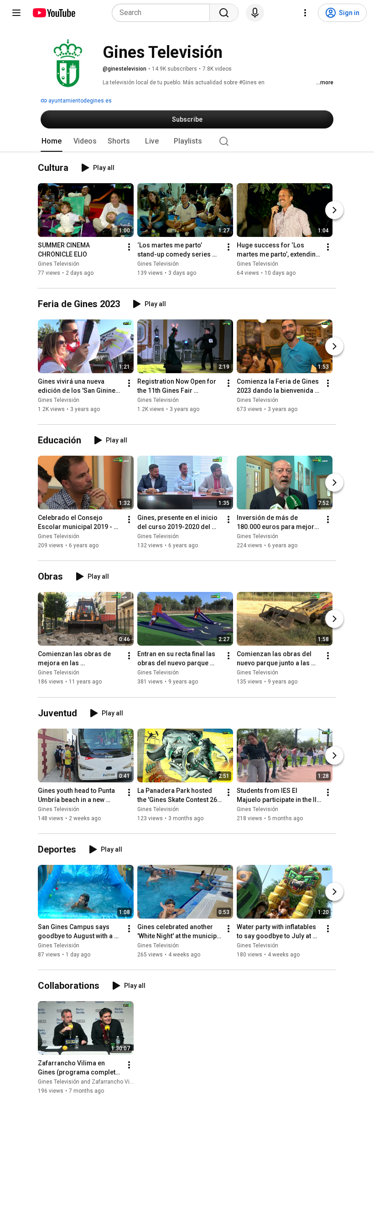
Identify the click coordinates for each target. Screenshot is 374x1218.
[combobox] (163, 12)
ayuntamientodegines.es (79, 101)
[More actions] (129, 247)
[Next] (334, 210)
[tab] (51, 141)
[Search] (224, 13)
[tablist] (187, 141)
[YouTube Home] (54, 13)
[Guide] (16, 12)
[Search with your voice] (255, 13)
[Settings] (305, 12)
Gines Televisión (58, 264)
